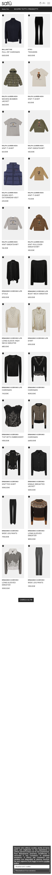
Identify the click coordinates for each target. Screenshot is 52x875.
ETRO (30, 49)
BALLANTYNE (7, 49)
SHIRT (30, 341)
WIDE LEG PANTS (9, 533)
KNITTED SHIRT (9, 484)
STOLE (5, 294)
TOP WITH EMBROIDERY (13, 437)
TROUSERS (32, 52)
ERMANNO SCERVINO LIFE (12, 291)
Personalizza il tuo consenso (25, 870)
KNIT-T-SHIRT (34, 99)
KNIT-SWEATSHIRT (36, 148)
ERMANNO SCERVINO (36, 387)
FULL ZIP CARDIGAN (11, 52)
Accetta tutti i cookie (23, 866)
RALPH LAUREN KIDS (10, 96)
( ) (43, 3)
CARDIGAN (7, 390)
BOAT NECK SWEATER (38, 294)
